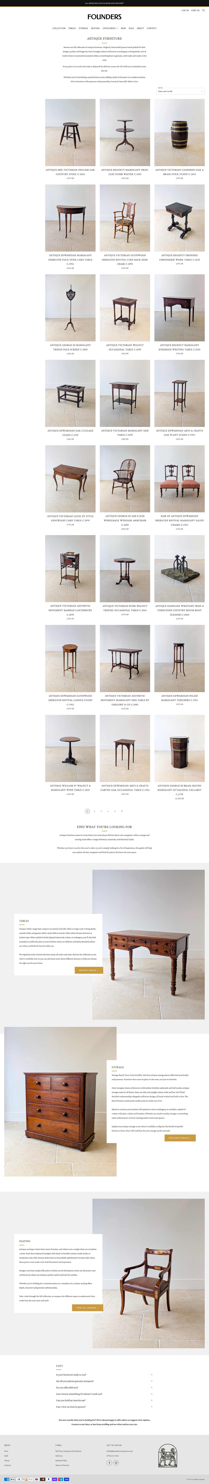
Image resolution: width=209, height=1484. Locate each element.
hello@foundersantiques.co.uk (120, 1451)
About (140, 28)
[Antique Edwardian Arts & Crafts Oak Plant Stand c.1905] (179, 393)
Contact (152, 28)
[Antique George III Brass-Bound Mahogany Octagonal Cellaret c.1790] (179, 748)
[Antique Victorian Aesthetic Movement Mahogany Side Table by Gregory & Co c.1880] (125, 658)
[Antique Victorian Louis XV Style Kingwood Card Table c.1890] (70, 478)
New (123, 28)
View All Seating (86, 1307)
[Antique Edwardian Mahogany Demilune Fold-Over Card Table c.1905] (70, 218)
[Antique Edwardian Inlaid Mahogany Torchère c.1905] (179, 658)
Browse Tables (87, 970)
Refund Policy (61, 1460)
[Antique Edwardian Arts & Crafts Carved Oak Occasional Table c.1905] (125, 748)
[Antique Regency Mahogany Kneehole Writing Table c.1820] (179, 307)
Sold (131, 28)
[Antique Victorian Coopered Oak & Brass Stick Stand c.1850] (179, 132)
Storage (83, 28)
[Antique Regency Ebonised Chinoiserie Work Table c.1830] (179, 218)
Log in (185, 10)
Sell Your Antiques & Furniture (68, 1451)
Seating (95, 28)
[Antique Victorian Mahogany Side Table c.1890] (125, 393)
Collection (59, 28)
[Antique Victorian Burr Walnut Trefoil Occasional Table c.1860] (125, 568)
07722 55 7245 (113, 1456)
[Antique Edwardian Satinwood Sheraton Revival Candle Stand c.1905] (70, 658)
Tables (72, 28)
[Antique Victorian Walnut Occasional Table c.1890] (125, 307)
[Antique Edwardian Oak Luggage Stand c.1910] (70, 393)
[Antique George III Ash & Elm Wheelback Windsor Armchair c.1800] (125, 478)
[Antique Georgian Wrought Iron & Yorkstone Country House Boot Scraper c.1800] (179, 568)
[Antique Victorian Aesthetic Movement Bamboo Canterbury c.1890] (70, 568)
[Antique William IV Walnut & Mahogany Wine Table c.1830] (70, 748)
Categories (109, 28)
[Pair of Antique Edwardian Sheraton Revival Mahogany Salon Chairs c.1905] (179, 478)
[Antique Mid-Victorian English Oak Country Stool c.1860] (70, 132)
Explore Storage (179, 1138)
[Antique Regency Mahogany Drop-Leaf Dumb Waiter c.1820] (125, 132)
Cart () (195, 10)
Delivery (59, 1456)
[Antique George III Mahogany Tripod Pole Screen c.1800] (70, 307)
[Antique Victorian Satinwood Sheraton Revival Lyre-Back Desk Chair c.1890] (125, 218)
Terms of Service (62, 1465)
